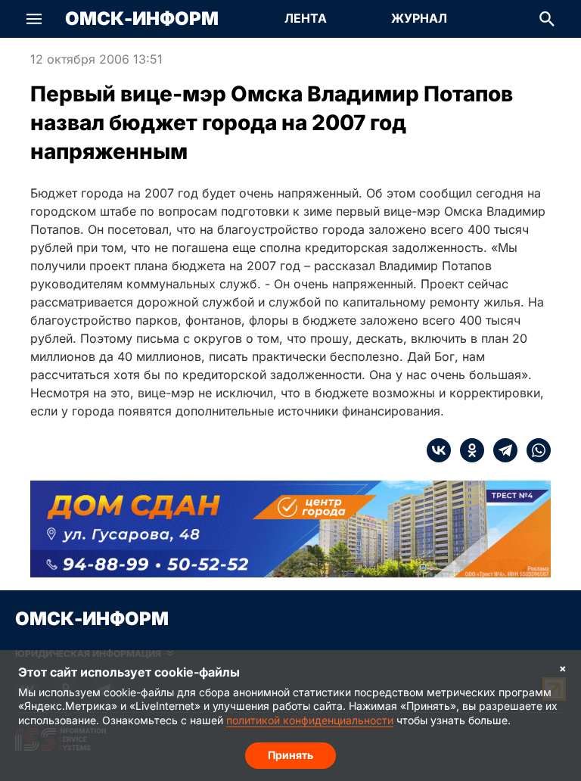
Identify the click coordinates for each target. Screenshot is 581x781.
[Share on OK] (467, 450)
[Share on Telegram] (500, 450)
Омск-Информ (142, 19)
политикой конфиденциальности (309, 720)
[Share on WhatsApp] (534, 450)
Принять (290, 754)
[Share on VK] (439, 450)
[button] (34, 19)
